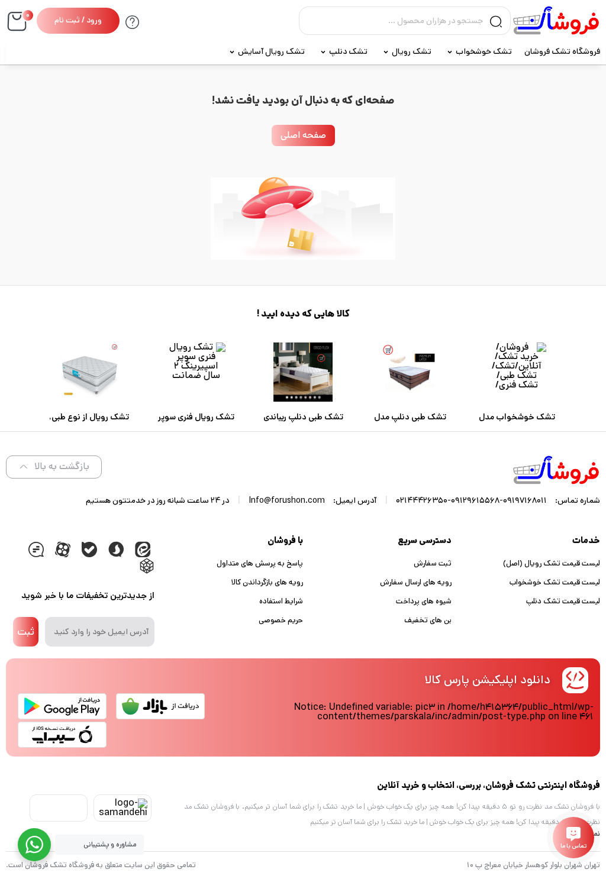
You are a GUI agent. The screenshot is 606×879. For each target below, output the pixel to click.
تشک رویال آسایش (271, 51)
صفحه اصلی (303, 135)
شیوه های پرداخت (424, 601)
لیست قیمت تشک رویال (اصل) (551, 563)
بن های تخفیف (428, 620)
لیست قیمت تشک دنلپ (563, 601)
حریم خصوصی (281, 620)
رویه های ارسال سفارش (416, 582)
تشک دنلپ (348, 51)
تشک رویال (411, 51)
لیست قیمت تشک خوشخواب (555, 582)
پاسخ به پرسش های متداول (260, 563)
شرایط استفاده (281, 601)
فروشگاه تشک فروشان (562, 51)
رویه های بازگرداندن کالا (267, 582)
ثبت (25, 632)
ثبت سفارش (433, 563)
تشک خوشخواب (484, 51)
